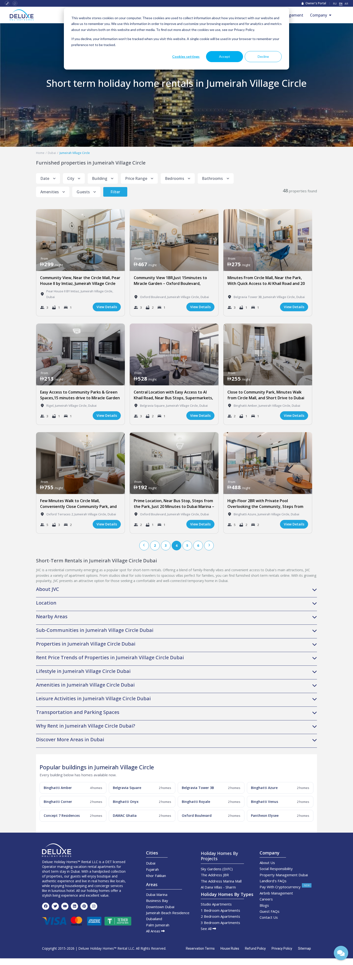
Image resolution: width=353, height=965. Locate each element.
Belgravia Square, (153, 405)
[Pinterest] (84, 906)
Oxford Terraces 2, (60, 514)
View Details (107, 307)
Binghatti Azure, (246, 514)
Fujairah (152, 869)
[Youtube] (64, 906)
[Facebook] (45, 906)
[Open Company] (330, 15)
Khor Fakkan (156, 875)
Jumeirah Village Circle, (97, 291)
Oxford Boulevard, (153, 297)
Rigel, (50, 405)
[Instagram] (93, 906)
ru (335, 3)
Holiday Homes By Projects (219, 855)
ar (346, 3)
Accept (224, 56)
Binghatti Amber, (246, 405)
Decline (263, 56)
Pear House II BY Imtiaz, (63, 291)
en (341, 3)
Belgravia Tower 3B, (248, 297)
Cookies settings (186, 56)
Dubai (52, 153)
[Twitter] (55, 906)
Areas (152, 884)
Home (40, 153)
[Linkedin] (74, 906)
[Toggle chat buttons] (341, 953)
